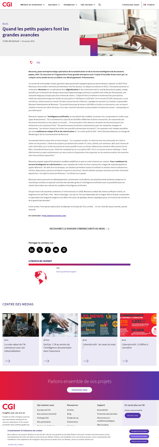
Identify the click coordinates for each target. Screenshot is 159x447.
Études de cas (73, 418)
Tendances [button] (69, 4)
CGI (38, 62)
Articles (70, 410)
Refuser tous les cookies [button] (139, 441)
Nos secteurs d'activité (46, 414)
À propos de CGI (43, 410)
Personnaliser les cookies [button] (139, 436)
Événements (72, 422)
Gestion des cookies (15, 444)
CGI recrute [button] (87, 4)
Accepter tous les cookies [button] (139, 431)
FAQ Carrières (103, 425)
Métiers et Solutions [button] (31, 4)
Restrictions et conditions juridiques (106, 419)
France (151, 4)
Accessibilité (102, 410)
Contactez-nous (130, 4)
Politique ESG (43, 418)
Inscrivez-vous (132, 415)
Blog (69, 414)
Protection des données (107, 414)
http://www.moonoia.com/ (54, 215)
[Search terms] (100, 5)
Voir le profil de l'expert (66, 271)
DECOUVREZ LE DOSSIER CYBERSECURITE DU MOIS (77, 228)
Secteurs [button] (53, 4)
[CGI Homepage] (7, 4)
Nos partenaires (44, 422)
